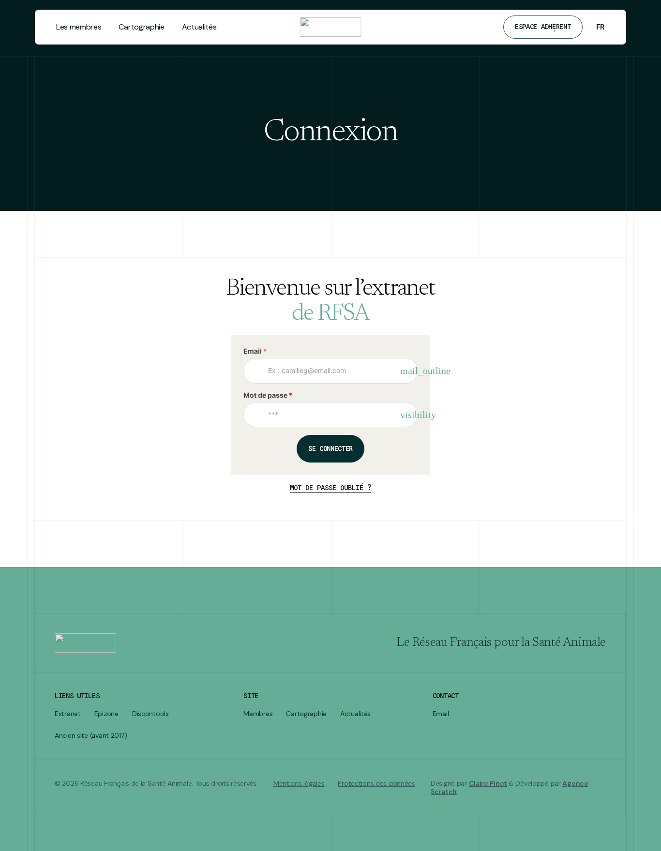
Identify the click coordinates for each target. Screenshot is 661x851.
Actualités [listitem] (355, 714)
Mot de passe (267, 395)
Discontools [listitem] (150, 714)
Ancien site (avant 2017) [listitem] (91, 736)
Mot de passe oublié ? (330, 488)
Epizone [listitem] (106, 714)
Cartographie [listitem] (306, 714)
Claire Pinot (488, 783)
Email (255, 351)
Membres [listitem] (257, 714)
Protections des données (376, 783)
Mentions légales (299, 783)
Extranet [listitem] (68, 714)
